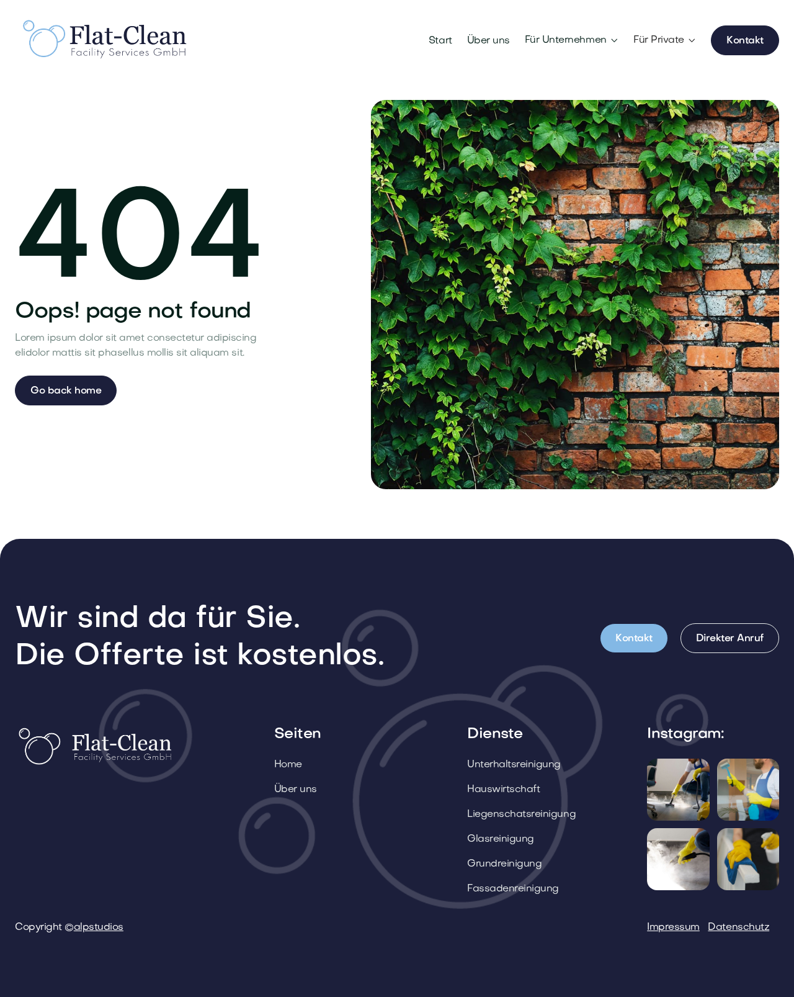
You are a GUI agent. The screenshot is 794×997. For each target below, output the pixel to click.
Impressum (673, 927)
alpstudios (98, 927)
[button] (571, 40)
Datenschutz (738, 927)
